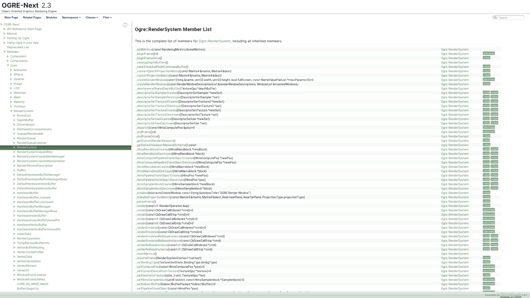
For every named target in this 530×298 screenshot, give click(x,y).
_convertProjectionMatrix (152, 75)
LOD (17, 88)
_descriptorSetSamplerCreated (156, 93)
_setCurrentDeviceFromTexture (156, 271)
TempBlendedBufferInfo (33, 243)
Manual (12, 33)
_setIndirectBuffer (147, 284)
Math (17, 97)
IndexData (24, 234)
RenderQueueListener (31, 142)
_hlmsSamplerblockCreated (154, 184)
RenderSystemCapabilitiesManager (41, 156)
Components (19, 60)
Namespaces (70, 17)
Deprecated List (18, 47)
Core (13, 65)
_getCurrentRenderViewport (154, 140)
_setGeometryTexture (150, 275)
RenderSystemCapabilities (35, 152)
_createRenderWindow (150, 80)
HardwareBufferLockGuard (35, 202)
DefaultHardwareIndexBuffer (36, 183)
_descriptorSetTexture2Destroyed (158, 106)
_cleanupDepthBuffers (150, 62)
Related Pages (32, 17)
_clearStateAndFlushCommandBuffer (160, 66)
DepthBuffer (25, 120)
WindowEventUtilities (31, 279)
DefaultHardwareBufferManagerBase (42, 179)
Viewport (23, 270)
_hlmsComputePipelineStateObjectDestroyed (166, 162)
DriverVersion (26, 124)
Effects (18, 74)
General (19, 79)
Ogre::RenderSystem (215, 41)
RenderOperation (28, 238)
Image (18, 83)
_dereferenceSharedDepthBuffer (157, 88)
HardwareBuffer (28, 193)
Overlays (20, 106)
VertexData (24, 256)
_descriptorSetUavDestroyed (155, 123)
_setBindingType (146, 262)
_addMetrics (143, 49)
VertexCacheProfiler (30, 252)
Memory (19, 101)
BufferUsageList (28, 288)
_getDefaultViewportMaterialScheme (160, 145)
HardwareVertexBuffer (32, 224)
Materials (20, 92)
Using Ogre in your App (23, 42)
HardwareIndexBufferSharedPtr (38, 220)
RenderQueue (26, 138)
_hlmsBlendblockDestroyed (153, 153)
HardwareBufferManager (34, 206)
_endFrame (143, 132)
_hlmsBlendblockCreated (152, 149)
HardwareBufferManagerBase (37, 211)
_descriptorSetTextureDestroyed (157, 114)
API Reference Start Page (24, 29)
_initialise (141, 193)
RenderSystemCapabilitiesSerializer (41, 161)
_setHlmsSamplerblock (151, 279)
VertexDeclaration (29, 261)
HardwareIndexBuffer (31, 215)
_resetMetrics (145, 253)
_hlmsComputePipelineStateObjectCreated (164, 158)
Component (18, 56)
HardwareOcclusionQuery (34, 129)
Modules (51, 17)
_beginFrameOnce (147, 58)
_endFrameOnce (146, 136)
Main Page (11, 17)
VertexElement (26, 265)
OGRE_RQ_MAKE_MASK (32, 284)
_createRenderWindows (151, 84)
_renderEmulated (147, 227)
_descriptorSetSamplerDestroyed (158, 97)
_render (140, 206)
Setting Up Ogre (18, 38)
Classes (91, 17)
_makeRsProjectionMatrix (152, 197)
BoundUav (24, 115)
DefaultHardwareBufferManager (38, 174)
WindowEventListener (31, 274)
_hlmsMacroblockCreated (152, 166)
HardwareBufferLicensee (34, 197)
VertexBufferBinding (30, 247)
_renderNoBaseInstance (151, 245)
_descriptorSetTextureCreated (156, 110)
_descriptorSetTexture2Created (157, 101)
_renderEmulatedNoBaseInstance (158, 236)
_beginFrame (144, 53)
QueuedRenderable (30, 133)
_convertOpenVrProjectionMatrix (157, 71)
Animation (20, 70)
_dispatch (142, 127)
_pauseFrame (144, 201)
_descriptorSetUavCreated (153, 119)
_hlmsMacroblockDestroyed (154, 171)
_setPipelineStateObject (152, 288)
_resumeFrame (145, 258)
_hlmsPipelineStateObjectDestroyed (159, 179)
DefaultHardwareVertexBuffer (37, 188)
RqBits (21, 170)
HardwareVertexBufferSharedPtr (39, 229)
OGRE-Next (11, 24)
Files (106, 17)
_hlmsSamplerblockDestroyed (155, 188)
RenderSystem (24, 111)
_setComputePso (147, 266)
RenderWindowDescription (35, 165)
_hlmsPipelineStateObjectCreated (158, 175)
